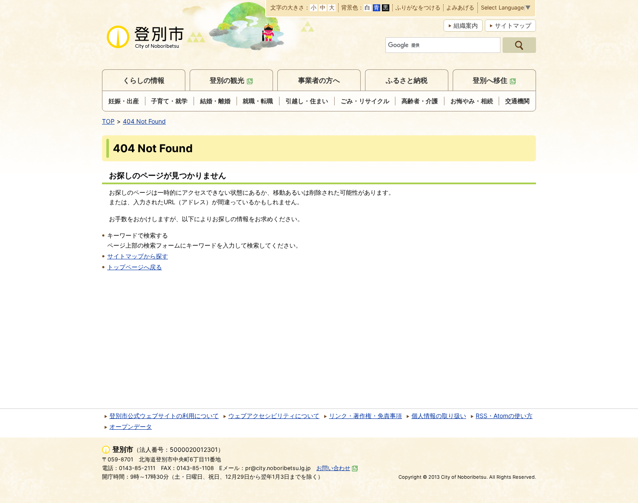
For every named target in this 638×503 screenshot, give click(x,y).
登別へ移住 (490, 80)
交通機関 (517, 101)
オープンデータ (130, 426)
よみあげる (460, 8)
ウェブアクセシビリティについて (273, 415)
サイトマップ (513, 25)
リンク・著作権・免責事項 (365, 415)
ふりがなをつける (418, 8)
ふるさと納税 (407, 80)
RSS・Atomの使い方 (504, 415)
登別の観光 (227, 80)
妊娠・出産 (124, 101)
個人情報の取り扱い (438, 415)
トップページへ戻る (134, 267)
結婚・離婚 (215, 101)
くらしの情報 (143, 80)
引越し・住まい (307, 101)
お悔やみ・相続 (472, 101)
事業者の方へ (319, 80)
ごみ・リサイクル (365, 101)
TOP (108, 121)
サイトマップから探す (137, 256)
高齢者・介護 (419, 101)
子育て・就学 (169, 101)
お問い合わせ (333, 468)
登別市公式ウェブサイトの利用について (164, 415)
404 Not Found (144, 121)
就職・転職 (258, 101)
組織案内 (466, 25)
